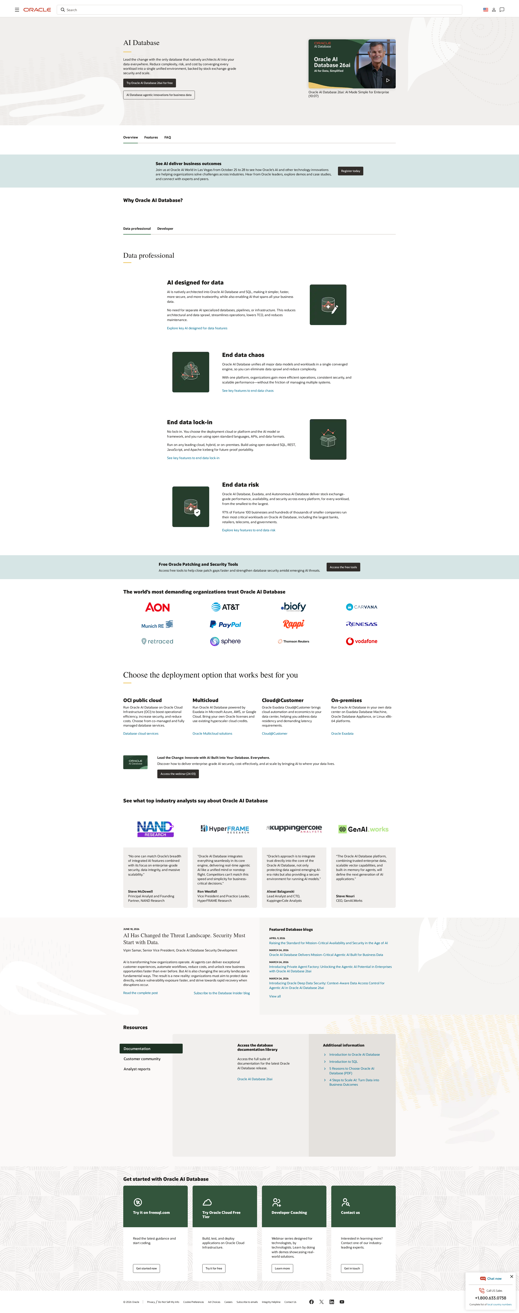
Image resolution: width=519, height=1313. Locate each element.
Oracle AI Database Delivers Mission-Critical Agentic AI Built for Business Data (326, 954)
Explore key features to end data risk (248, 530)
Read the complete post (140, 993)
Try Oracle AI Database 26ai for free (150, 83)
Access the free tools (343, 567)
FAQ (167, 137)
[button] (17, 9)
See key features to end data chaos (247, 390)
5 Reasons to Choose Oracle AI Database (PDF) (351, 1070)
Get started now (146, 1268)
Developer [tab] (165, 228)
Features (151, 137)
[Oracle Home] (37, 9)
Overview (130, 137)
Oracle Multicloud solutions (212, 733)
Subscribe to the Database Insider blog (222, 993)
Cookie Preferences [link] (193, 1301)
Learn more (282, 1268)
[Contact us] (502, 9)
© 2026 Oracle (131, 1301)
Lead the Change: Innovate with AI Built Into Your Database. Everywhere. (213, 757)
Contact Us (290, 1301)
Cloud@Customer (274, 733)
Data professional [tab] (137, 228)
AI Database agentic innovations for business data (159, 95)
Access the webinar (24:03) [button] (178, 774)
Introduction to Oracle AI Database (354, 1054)
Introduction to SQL (343, 1061)
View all (275, 996)
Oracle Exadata (342, 733)
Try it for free (214, 1268)
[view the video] (352, 63)
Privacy (151, 1301)
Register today (350, 171)
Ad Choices (214, 1301)
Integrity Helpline (271, 1301)
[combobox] (259, 10)
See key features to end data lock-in (193, 458)
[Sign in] (493, 9)
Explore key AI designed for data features (197, 328)
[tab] (151, 1049)
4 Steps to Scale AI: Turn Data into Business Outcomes (354, 1082)
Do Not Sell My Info (168, 1301)
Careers (228, 1301)
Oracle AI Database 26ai (254, 1079)
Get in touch (352, 1268)
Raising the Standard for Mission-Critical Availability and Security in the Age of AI (328, 943)
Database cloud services (140, 733)
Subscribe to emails (247, 1301)
